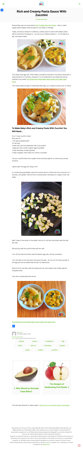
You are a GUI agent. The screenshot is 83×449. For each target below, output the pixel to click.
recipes (40, 350)
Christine (20, 332)
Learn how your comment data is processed (54, 405)
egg (63, 341)
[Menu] (3, 4)
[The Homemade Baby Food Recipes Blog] (42, 4)
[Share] (2, 10)
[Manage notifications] (79, 445)
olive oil (33, 345)
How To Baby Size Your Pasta (45, 25)
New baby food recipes (41, 19)
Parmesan (47, 345)
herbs (20, 345)
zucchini (54, 350)
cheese (21, 341)
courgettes (49, 341)
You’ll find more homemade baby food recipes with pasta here (33, 322)
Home (13, 338)
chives (34, 341)
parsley (62, 345)
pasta (28, 350)
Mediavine (46, 444)
